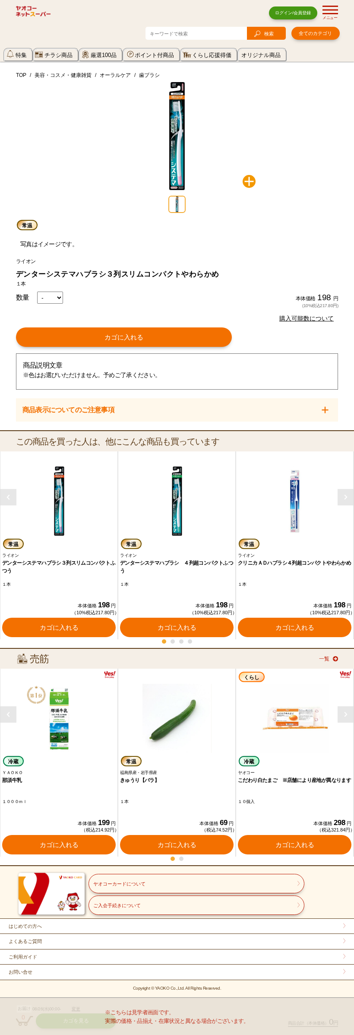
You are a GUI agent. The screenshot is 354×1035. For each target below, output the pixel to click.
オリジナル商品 (261, 55)
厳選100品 (104, 55)
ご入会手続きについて (117, 905)
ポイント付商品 (154, 55)
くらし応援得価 (211, 55)
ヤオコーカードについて (119, 883)
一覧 (324, 659)
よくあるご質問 (25, 941)
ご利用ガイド (23, 956)
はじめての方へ (25, 926)
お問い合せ (20, 972)
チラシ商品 (58, 55)
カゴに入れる (123, 337)
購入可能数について (306, 318)
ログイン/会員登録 (293, 12)
